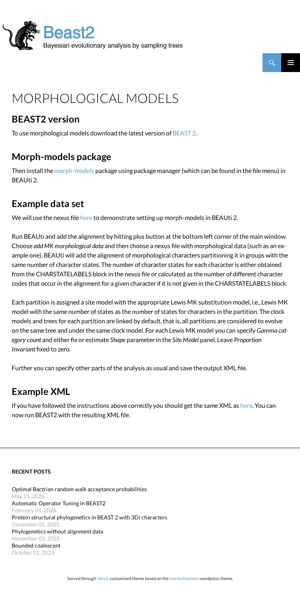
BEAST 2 (184, 133)
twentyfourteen (184, 578)
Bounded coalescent (36, 545)
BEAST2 (46, 62)
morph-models (74, 170)
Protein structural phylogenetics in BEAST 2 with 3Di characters (89, 517)
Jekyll (102, 578)
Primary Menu (290, 62)
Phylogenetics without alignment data (57, 531)
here (86, 217)
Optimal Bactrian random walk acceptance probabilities (79, 489)
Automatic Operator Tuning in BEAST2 (58, 503)
